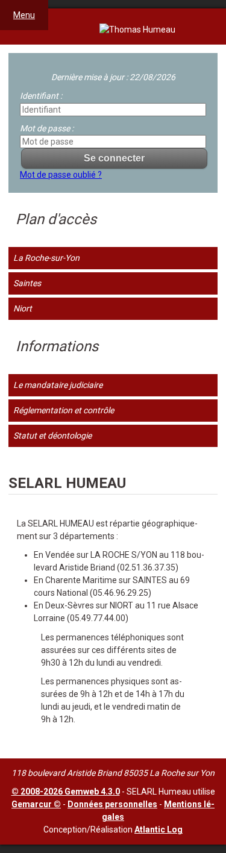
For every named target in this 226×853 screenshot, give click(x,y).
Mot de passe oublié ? (61, 175)
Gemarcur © (36, 804)
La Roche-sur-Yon (46, 258)
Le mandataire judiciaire (57, 385)
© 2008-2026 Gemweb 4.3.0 (65, 791)
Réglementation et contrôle (63, 410)
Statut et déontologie (52, 435)
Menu (24, 15)
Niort (22, 308)
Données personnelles (112, 804)
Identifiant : (41, 96)
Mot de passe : (47, 128)
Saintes (27, 283)
